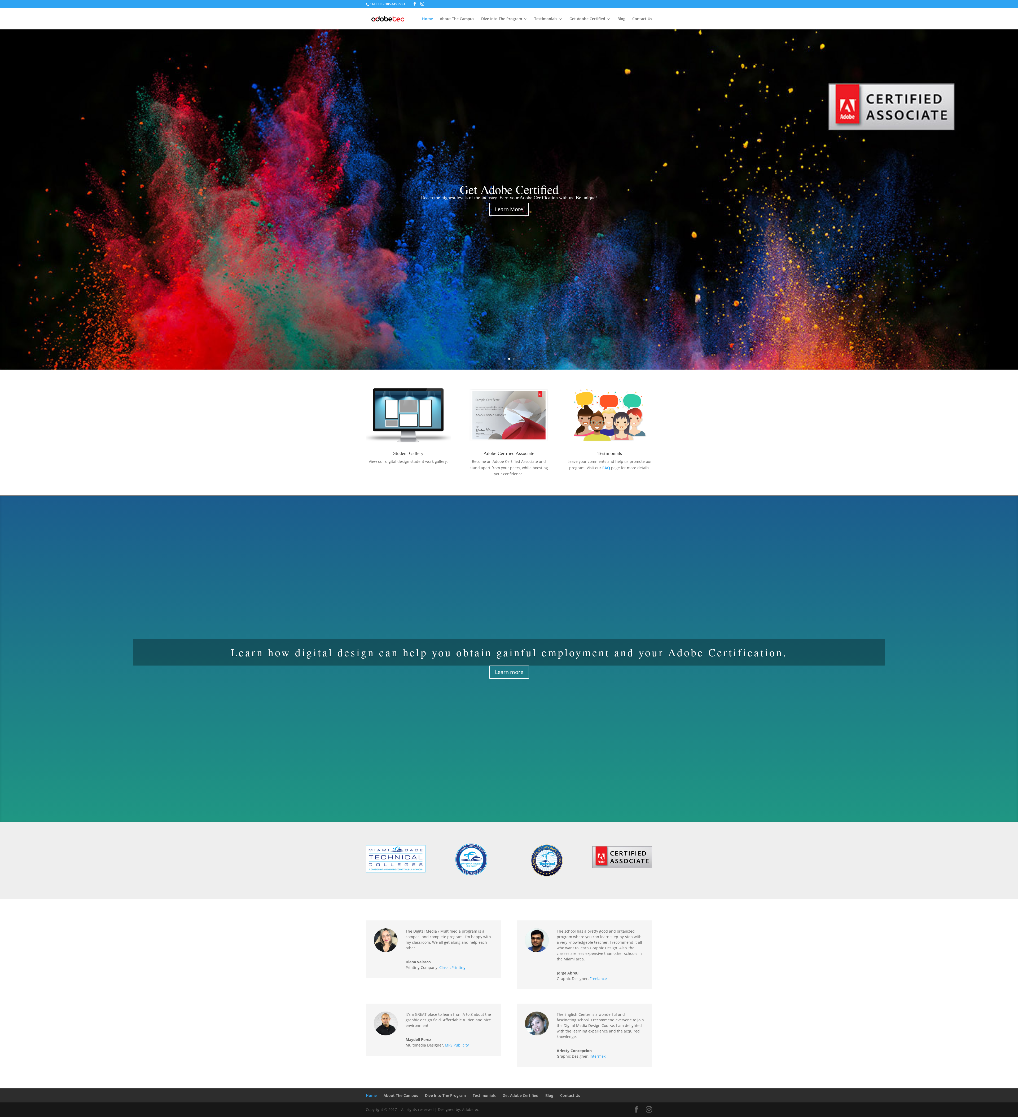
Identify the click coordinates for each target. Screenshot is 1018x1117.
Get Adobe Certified (587, 19)
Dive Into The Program (501, 19)
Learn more (509, 672)
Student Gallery (408, 453)
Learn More (509, 209)
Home (427, 19)
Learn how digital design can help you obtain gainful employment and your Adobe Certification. (509, 652)
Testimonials (545, 19)
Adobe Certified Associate (509, 453)
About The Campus (457, 19)
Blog (621, 19)
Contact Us (642, 19)
